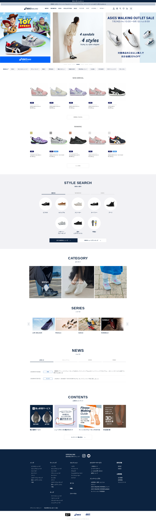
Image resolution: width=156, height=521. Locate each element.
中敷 (32, 482)
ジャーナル (73, 493)
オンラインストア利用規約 (98, 491)
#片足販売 (101, 69)
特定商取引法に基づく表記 (51, 508)
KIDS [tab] (102, 193)
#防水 (12, 69)
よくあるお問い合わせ (96, 471)
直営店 (119, 466)
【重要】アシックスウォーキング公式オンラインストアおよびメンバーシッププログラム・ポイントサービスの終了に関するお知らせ (89, 371)
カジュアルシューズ (36, 468)
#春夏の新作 (72, 69)
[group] (25, 37)
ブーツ (33, 475)
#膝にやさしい (61, 69)
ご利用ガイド (94, 466)
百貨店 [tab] (114, 360)
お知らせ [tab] (41, 360)
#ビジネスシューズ (22, 69)
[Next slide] (127, 324)
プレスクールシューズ (57, 500)
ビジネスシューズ (35, 466)
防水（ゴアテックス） (37, 480)
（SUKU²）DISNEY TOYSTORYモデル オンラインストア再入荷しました (76, 378)
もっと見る (78, 165)
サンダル (53, 477)
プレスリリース (122, 482)
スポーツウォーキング (37, 477)
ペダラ (73, 466)
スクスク (73, 477)
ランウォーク (74, 468)
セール (72, 483)
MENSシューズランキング (91, 240)
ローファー (34, 473)
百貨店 (119, 468)
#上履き (93, 69)
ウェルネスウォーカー (77, 473)
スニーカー (34, 471)
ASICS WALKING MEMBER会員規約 (100, 489)
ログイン (93, 484)
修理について (94, 473)
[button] (65, 64)
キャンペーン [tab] (65, 360)
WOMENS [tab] (78, 193)
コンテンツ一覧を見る (77, 437)
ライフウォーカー (75, 475)
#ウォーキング (34, 69)
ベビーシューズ (55, 498)
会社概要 (120, 477)
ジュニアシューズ (55, 502)
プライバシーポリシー (36, 508)
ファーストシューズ (56, 496)
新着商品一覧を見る (78, 117)
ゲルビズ (73, 471)
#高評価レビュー (83, 69)
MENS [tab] (53, 193)
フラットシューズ (55, 473)
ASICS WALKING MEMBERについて (100, 486)
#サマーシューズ (111, 69)
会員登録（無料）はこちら (98, 482)
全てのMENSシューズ (62, 240)
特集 (71, 488)
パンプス (53, 466)
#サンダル (122, 69)
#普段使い (51, 69)
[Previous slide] (28, 324)
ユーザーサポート (95, 468)
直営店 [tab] (90, 360)
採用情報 (120, 480)
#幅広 (43, 69)
